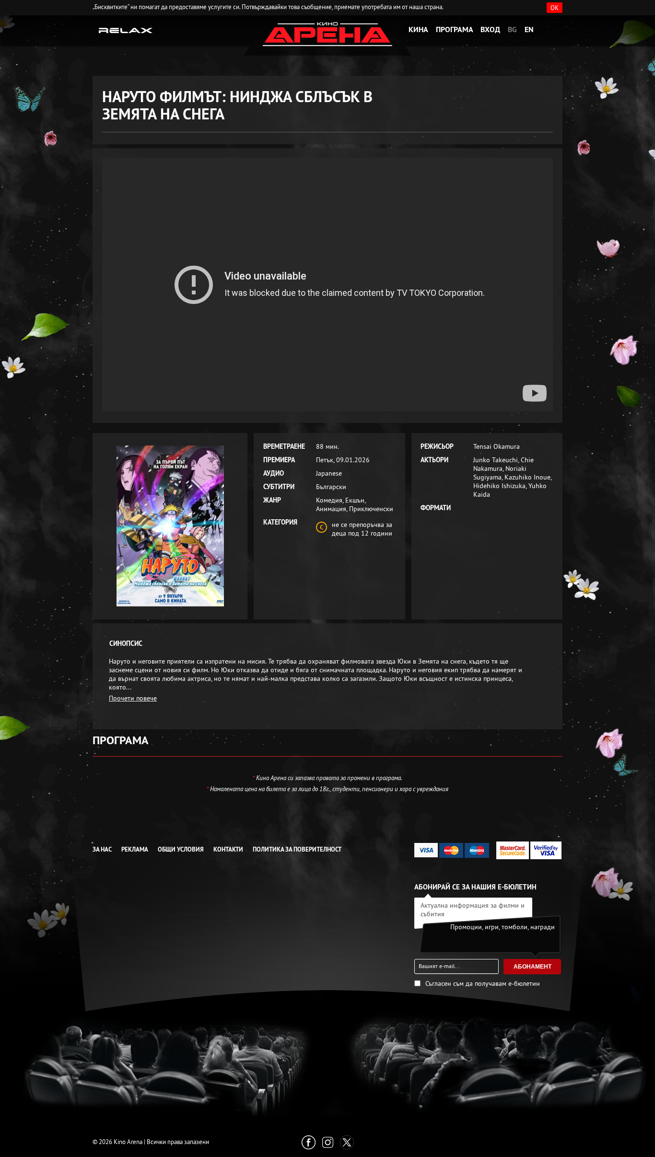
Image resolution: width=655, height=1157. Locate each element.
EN (529, 29)
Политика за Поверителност (297, 849)
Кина (418, 29)
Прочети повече (133, 698)
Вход (490, 29)
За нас (102, 849)
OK (554, 8)
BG (512, 29)
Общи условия (181, 849)
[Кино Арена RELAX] (126, 29)
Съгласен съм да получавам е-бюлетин (482, 983)
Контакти (228, 849)
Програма (454, 29)
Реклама (134, 849)
